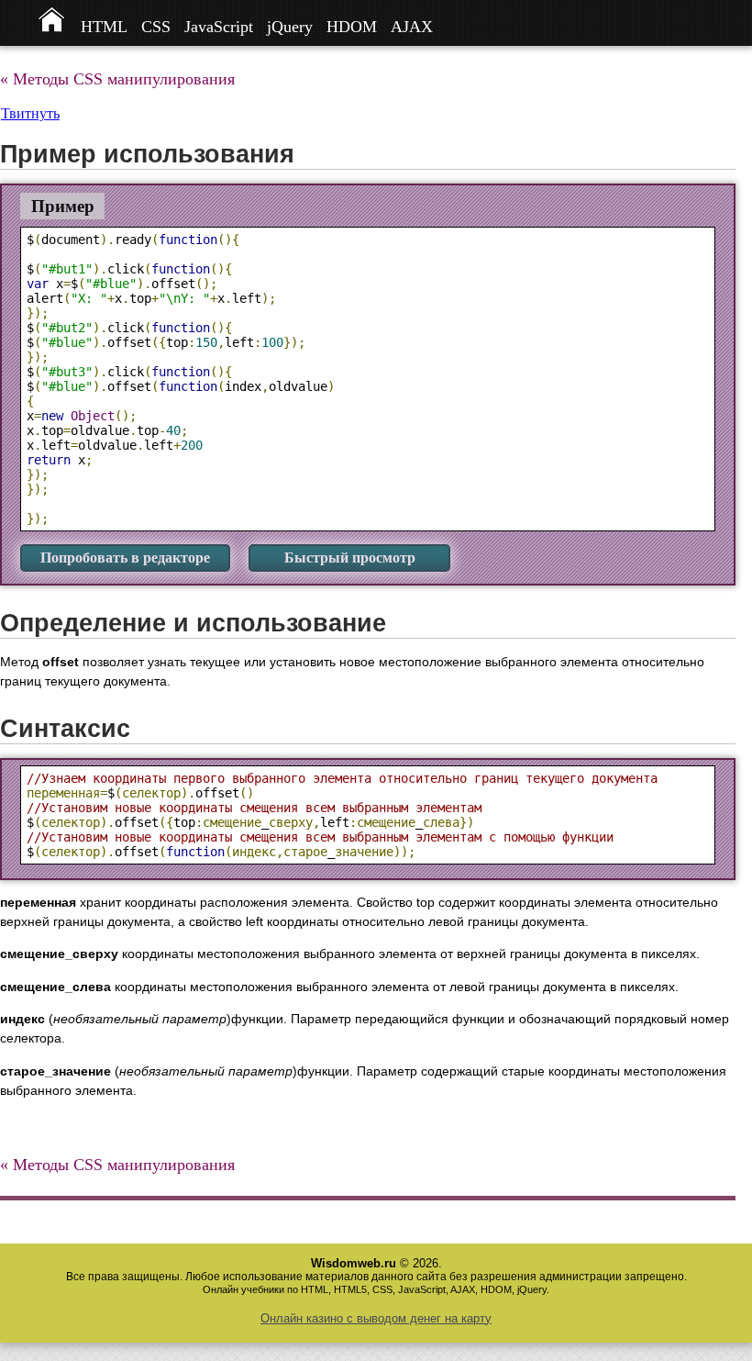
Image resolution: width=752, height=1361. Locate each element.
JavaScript (218, 26)
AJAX (412, 26)
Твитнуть (30, 113)
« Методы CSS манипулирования (117, 79)
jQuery (290, 26)
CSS (156, 26)
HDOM (351, 26)
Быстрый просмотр (349, 557)
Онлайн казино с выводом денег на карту (376, 1318)
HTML (104, 26)
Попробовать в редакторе (125, 557)
